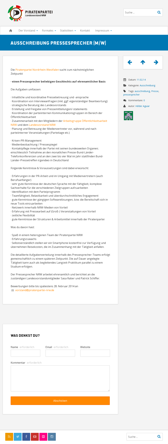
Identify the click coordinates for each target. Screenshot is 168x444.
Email (56, 347)
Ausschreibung (147, 85)
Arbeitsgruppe (72, 121)
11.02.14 (141, 79)
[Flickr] (43, 437)
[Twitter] (18, 437)
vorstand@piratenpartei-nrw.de (34, 290)
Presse (154, 91)
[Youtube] (35, 437)
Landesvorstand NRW (42, 125)
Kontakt (85, 30)
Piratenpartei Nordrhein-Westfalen (37, 70)
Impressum (102, 30)
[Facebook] (26, 437)
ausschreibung (142, 91)
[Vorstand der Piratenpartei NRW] (29, 13)
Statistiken (66, 30)
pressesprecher (131, 94)
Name (22, 347)
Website (85, 347)
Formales (47, 30)
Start (10, 30)
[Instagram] (52, 437)
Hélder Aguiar (142, 106)
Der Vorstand (27, 30)
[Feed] (9, 437)
